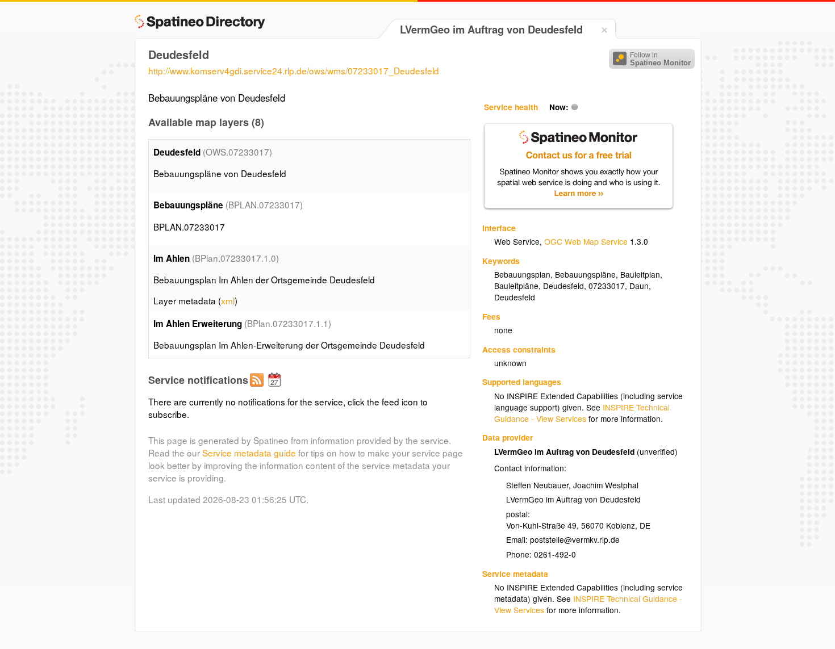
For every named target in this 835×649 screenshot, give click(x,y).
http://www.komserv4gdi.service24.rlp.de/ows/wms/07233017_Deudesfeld (293, 70)
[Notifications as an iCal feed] (276, 389)
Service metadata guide (249, 452)
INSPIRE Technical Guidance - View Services (582, 412)
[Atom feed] (258, 389)
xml (228, 300)
